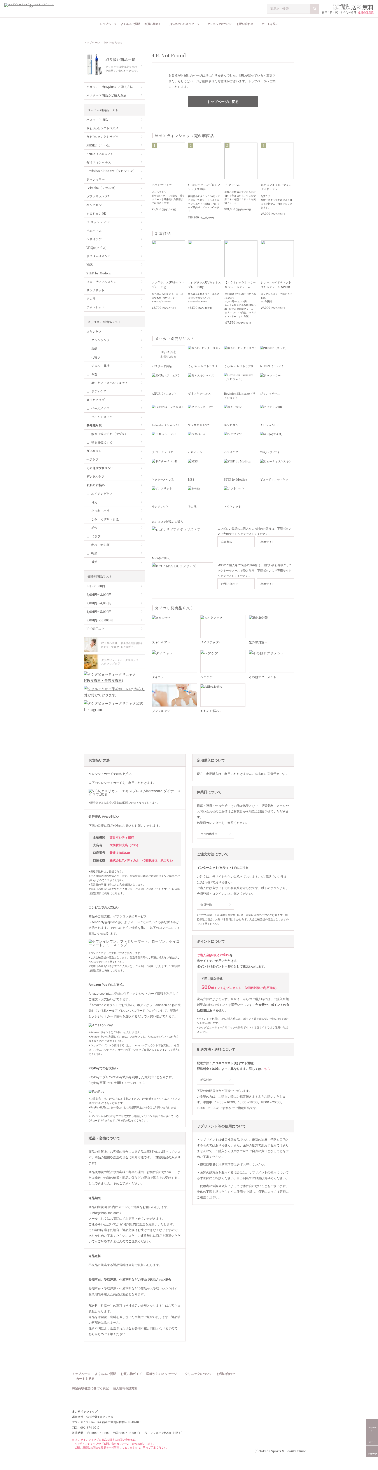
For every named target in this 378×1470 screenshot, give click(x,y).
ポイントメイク (102, 417)
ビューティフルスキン (101, 281)
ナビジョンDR (96, 213)
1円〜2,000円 (95, 586)
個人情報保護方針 (125, 1388)
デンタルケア (95, 476)
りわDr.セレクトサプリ (102, 136)
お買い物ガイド (154, 24)
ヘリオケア (94, 239)
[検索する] (314, 9)
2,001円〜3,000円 (98, 594)
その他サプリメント (100, 468)
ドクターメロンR (98, 256)
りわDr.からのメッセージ (184, 24)
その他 (91, 298)
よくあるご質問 (130, 24)
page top (372, 1453)
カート (372, 1441)
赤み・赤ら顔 (100, 544)
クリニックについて (219, 24)
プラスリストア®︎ (98, 196)
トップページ (108, 24)
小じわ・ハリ (100, 510)
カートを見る (270, 24)
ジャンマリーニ (97, 179)
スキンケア (94, 331)
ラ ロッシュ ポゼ (98, 222)
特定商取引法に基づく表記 (90, 1388)
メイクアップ (95, 400)
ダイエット (94, 451)
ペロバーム (94, 230)
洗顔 (94, 348)
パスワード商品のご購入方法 (106, 95)
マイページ (372, 1429)
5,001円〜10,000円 (99, 620)
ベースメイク (100, 408)
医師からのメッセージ (161, 1374)
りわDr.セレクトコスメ (102, 128)
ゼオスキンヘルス (98, 162)
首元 (94, 562)
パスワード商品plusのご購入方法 (109, 87)
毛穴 (94, 527)
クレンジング (100, 340)
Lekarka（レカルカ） (101, 188)
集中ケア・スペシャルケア (109, 382)
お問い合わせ (245, 24)
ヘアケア (92, 459)
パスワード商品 (97, 119)
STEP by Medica (98, 273)
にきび (95, 536)
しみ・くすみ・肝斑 (105, 519)
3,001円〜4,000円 (98, 603)
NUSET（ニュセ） (99, 145)
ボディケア (98, 391)
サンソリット (95, 290)
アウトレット (95, 307)
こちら (140, 1083)
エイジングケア (102, 493)
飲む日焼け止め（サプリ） (109, 434)
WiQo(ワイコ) (96, 247)
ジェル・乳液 (100, 365)
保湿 (94, 374)
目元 (94, 502)
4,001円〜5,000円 (98, 611)
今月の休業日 (366, 12)
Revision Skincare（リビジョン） (111, 171)
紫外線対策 (94, 425)
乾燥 (94, 553)
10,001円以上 (95, 628)
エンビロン (94, 205)
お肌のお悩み (95, 485)
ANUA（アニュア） (100, 154)
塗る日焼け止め (102, 442)
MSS (89, 264)
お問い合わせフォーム (116, 1443)
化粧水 (95, 357)
